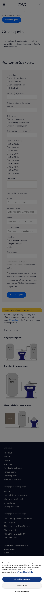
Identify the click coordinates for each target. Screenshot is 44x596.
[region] (22, 576)
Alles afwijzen (22, 585)
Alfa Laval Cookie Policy (25, 572)
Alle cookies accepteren (22, 579)
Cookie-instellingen (22, 591)
